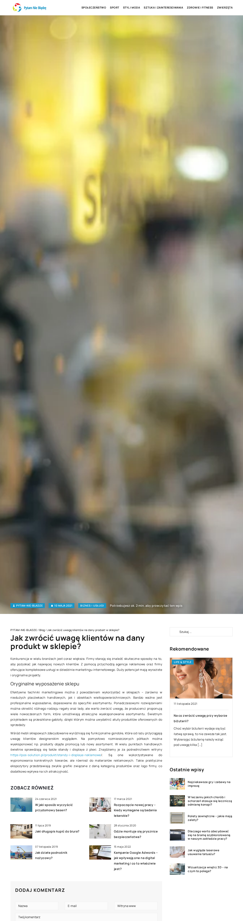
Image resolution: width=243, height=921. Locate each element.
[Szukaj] (174, 631)
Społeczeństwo (93, 7)
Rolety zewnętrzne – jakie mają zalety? (210, 818)
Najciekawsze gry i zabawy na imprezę (209, 784)
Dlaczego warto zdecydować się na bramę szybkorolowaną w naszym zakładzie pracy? (209, 835)
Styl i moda (131, 7)
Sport (114, 7)
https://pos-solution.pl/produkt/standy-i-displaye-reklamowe (55, 755)
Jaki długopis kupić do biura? (57, 831)
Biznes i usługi (92, 605)
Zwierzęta (225, 7)
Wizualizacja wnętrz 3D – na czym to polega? (208, 869)
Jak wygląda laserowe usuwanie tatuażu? (203, 852)
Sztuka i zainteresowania (163, 7)
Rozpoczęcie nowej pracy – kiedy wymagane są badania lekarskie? (135, 810)
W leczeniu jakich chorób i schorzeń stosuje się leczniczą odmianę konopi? (210, 801)
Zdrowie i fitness (200, 7)
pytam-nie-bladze (29, 605)
